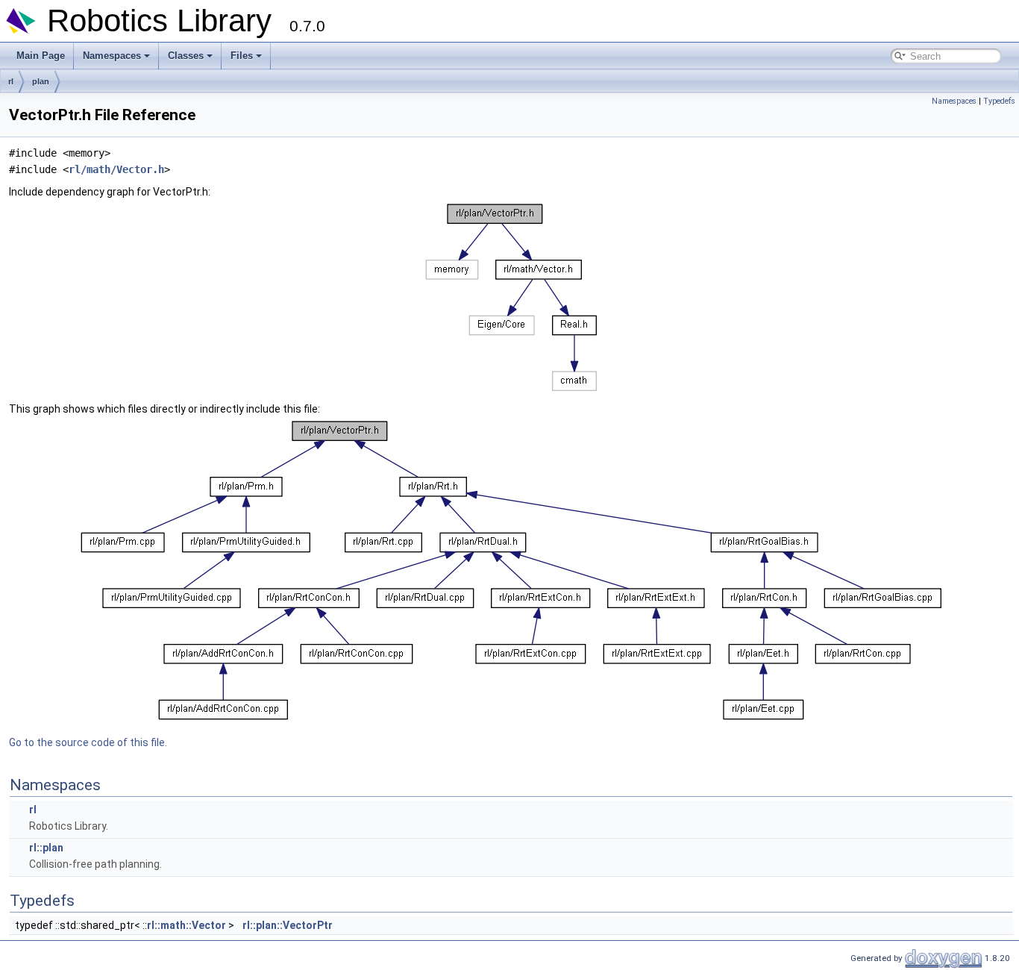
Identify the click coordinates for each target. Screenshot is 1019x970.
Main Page (40, 55)
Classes (186, 55)
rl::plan (46, 848)
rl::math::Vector (186, 925)
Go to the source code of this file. (88, 742)
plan (40, 81)
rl (10, 81)
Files (242, 55)
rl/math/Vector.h (116, 169)
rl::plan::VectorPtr (287, 925)
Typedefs (999, 101)
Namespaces (112, 55)
